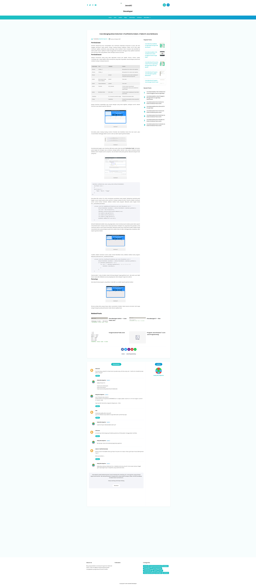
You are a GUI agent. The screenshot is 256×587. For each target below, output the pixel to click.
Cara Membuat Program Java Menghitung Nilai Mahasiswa (151, 73)
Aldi (96, 410)
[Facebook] (87, 5)
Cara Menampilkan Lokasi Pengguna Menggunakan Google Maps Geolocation (155, 98)
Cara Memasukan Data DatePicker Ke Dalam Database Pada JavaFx (156, 116)
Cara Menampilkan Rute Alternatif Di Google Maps (156, 107)
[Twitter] (90, 5)
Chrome (146, 566)
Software (166, 573)
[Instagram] (92, 5)
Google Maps (147, 568)
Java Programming (156, 568)
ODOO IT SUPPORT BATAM (101, 449)
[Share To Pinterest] (132, 349)
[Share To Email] (128, 349)
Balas (97, 375)
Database (165, 566)
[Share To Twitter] (125, 349)
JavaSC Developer (132, 583)
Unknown (97, 368)
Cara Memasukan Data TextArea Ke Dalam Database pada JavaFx (155, 111)
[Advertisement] (128, 24)
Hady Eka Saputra (101, 380)
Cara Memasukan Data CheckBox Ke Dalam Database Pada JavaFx (155, 120)
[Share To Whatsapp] (135, 349)
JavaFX (155, 570)
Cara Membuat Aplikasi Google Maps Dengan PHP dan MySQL (151, 45)
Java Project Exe (147, 570)
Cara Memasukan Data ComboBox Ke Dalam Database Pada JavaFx (156, 124)
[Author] (158, 373)
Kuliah (160, 570)
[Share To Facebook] (122, 349)
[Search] (168, 4)
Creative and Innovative (155, 566)
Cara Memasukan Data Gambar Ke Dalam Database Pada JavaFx (155, 102)
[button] (164, 4)
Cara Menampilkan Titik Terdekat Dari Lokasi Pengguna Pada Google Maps (156, 92)
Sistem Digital (158, 573)
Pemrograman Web (148, 573)
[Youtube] (95, 5)
